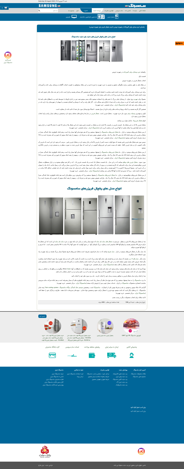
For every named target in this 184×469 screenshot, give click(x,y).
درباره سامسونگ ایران (57, 374)
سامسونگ (137, 280)
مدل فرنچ (111, 251)
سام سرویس (119, 10)
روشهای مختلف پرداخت (92, 347)
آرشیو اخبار (42, 316)
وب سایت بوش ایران (121, 376)
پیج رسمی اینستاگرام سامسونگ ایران (53, 385)
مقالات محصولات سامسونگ (138, 374)
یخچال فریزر (95, 113)
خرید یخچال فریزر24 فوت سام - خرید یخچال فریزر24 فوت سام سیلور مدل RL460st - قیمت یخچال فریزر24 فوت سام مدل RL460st (53, 339)
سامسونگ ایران (8, 62)
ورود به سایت (97, 10)
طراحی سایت (49, 465)
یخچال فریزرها (137, 120)
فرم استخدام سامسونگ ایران (75, 374)
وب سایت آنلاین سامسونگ (120, 379)
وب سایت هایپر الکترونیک (120, 374)
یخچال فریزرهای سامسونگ (110, 132)
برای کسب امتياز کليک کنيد (138, 411)
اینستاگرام (8, 60)
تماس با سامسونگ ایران (56, 376)
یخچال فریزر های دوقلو (130, 162)
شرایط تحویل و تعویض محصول (100, 379)
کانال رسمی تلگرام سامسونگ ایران (54, 382)
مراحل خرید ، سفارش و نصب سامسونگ (98, 374)
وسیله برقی (131, 113)
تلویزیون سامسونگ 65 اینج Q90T (131, 335)
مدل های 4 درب (133, 259)
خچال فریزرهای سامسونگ (106, 175)
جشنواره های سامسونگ (139, 376)
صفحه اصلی (142, 10)
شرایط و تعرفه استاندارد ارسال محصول (98, 376)
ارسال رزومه (80, 376)
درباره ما (134, 10)
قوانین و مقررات (108, 10)
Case (69, 269)
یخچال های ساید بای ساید (104, 241)
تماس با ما (128, 10)
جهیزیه (136, 99)
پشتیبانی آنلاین (132, 347)
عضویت (86, 10)
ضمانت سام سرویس (72, 347)
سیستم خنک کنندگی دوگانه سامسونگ (64, 287)
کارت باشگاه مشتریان (52, 347)
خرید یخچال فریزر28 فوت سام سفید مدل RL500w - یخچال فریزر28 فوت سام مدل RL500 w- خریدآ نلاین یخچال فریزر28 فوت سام (79, 339)
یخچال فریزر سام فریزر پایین (105, 335)
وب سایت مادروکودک (121, 385)
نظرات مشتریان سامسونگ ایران (54, 379)
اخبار (77, 11)
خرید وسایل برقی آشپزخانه (131, 72)
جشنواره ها (71, 11)
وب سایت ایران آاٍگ (121, 382)
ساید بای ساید (59, 241)
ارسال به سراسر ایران (111, 347)
